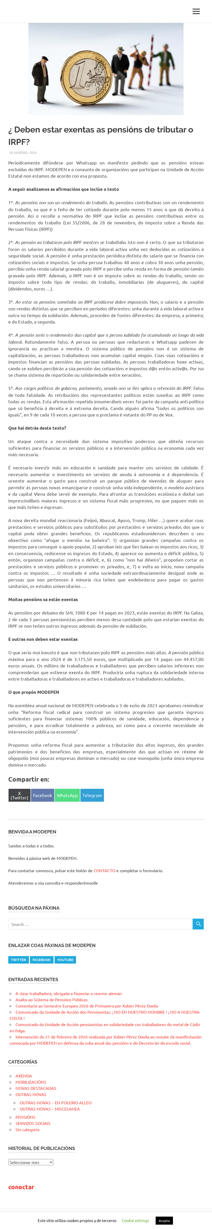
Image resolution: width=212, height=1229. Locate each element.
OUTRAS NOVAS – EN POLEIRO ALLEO (56, 1102)
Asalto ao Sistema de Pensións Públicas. (52, 999)
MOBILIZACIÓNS (31, 1081)
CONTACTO (104, 870)
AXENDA (24, 1075)
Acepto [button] (164, 1220)
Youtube (65, 960)
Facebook (42, 960)
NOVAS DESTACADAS (36, 1088)
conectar (21, 1187)
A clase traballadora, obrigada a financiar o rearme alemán (69, 993)
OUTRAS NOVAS (31, 1094)
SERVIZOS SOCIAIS (33, 1123)
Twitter (18, 960)
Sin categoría (27, 1129)
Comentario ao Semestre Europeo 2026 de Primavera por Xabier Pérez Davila (87, 1005)
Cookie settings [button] (135, 1220)
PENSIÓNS (25, 1117)
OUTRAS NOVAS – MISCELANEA (50, 1108)
